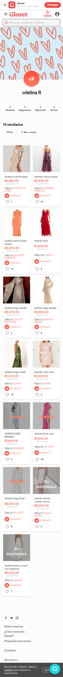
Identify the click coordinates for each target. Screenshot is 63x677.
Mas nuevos (30, 132)
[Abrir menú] (4, 14)
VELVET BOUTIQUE (14, 320)
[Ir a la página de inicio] (18, 14)
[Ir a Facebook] (6, 617)
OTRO (17, 383)
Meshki (18, 580)
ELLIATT (49, 447)
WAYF (49, 255)
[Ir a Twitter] (11, 617)
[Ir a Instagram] (17, 617)
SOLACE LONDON (14, 256)
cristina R (15, 195)
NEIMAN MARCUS (44, 189)
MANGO (19, 448)
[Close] (5, 5)
